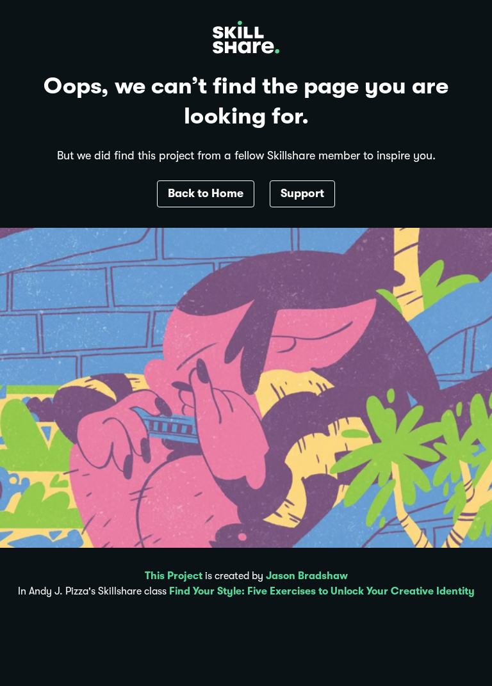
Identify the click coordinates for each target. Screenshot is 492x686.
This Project (173, 576)
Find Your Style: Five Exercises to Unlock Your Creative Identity (322, 591)
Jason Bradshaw (307, 576)
